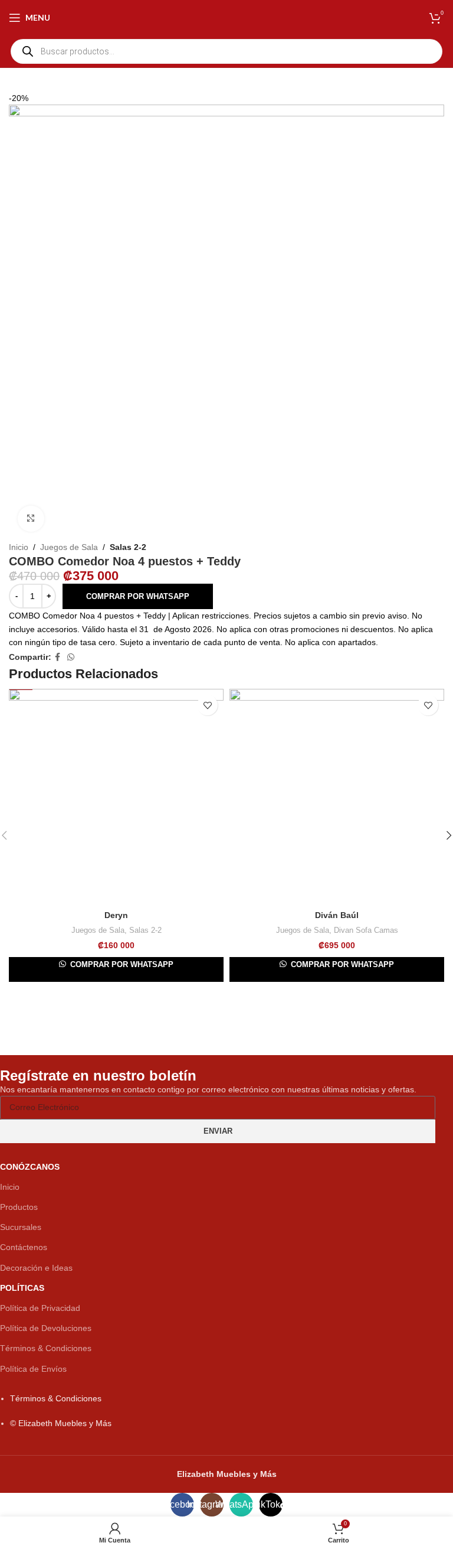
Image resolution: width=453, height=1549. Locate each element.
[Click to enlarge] (31, 519)
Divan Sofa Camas (366, 930)
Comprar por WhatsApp (137, 596)
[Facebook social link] (57, 657)
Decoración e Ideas (36, 1268)
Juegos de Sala (69, 547)
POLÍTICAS (22, 1288)
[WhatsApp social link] (71, 657)
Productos (19, 1207)
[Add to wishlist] (207, 705)
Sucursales (20, 1227)
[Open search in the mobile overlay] (226, 51)
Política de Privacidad (40, 1308)
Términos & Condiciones (45, 1348)
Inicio (18, 547)
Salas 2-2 (128, 547)
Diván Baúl (337, 915)
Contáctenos (23, 1247)
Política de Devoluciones (45, 1328)
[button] (137, 597)
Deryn (116, 915)
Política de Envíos (33, 1369)
